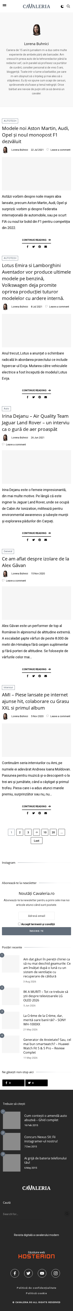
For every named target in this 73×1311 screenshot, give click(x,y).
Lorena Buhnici (36, 43)
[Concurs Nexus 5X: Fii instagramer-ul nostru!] (11, 1141)
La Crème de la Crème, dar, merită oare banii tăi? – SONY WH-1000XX (44, 1020)
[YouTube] (43, 1273)
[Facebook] (16, 1273)
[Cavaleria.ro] (36, 6)
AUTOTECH (10, 120)
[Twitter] (30, 1273)
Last (36, 840)
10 (45, 832)
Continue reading (34, 239)
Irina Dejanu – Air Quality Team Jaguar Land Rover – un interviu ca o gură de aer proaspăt (35, 422)
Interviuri (8, 687)
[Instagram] (57, 1273)
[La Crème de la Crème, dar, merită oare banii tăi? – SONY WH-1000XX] (10, 1020)
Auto (6, 408)
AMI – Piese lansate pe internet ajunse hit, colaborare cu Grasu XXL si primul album (35, 701)
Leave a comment (60, 149)
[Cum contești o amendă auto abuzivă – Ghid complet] (11, 1120)
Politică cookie (36, 1293)
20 (53, 832)
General (8, 551)
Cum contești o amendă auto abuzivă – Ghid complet (45, 1118)
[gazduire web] (36, 1257)
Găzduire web (36, 1252)
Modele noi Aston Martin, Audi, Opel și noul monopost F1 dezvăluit (35, 134)
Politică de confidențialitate (36, 1287)
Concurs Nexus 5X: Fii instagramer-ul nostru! (41, 1139)
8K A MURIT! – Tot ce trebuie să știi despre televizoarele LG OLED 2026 (45, 996)
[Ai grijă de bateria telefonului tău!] (11, 1163)
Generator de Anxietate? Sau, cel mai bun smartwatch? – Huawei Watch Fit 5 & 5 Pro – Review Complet (47, 1046)
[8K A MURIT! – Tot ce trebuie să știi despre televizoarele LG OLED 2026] (10, 996)
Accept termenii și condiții (38, 924)
